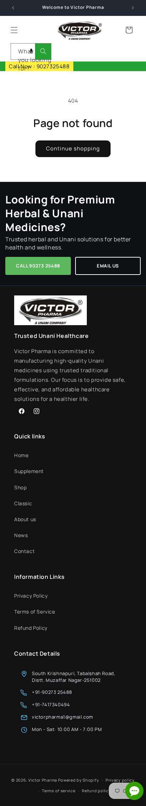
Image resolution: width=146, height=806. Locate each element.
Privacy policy (120, 780)
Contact (24, 551)
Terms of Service (34, 611)
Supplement (29, 471)
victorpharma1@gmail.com (62, 717)
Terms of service (58, 790)
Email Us (108, 266)
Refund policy (96, 790)
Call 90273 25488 (38, 266)
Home (21, 455)
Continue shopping (73, 148)
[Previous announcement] (13, 8)
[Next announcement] (133, 8)
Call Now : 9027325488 (39, 66)
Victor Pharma (42, 779)
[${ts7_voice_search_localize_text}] (31, 51)
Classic (23, 503)
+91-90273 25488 (52, 692)
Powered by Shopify (78, 779)
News (21, 535)
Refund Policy (30, 627)
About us (25, 519)
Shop (20, 487)
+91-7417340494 (51, 704)
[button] (14, 30)
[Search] (43, 51)
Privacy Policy (30, 595)
